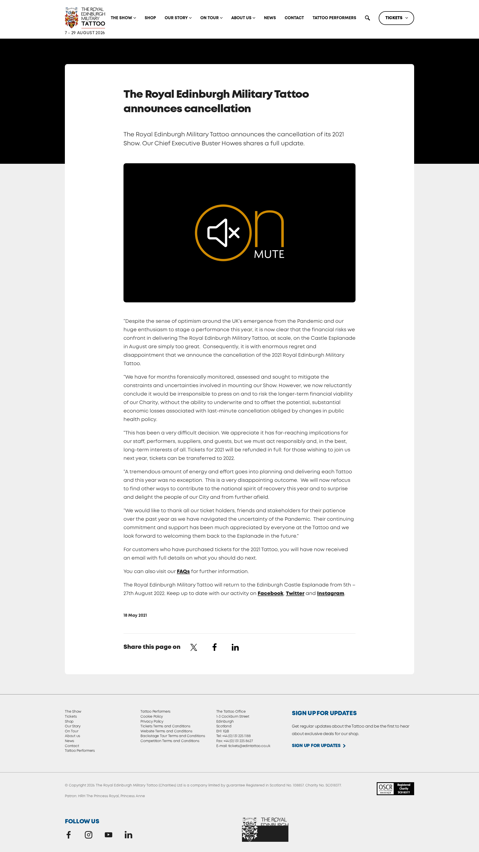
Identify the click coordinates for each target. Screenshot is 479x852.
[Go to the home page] (85, 18)
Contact (294, 18)
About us (241, 18)
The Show (121, 18)
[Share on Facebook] (215, 647)
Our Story (176, 18)
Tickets (393, 18)
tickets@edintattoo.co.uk (249, 746)
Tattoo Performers (334, 18)
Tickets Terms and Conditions (165, 726)
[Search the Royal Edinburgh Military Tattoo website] (367, 17)
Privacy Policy (151, 721)
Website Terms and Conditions (166, 731)
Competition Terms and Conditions (169, 741)
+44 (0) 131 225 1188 (236, 736)
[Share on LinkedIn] (235, 647)
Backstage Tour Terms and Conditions (172, 736)
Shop (150, 18)
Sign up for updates (316, 746)
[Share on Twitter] (194, 647)
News (270, 18)
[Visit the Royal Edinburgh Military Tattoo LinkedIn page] (128, 835)
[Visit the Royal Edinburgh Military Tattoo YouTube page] (108, 835)
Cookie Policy (151, 716)
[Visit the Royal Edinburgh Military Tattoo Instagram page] (88, 835)
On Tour (209, 18)
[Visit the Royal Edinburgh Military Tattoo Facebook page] (68, 835)
